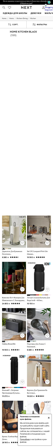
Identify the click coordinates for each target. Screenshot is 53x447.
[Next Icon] (26, 7)
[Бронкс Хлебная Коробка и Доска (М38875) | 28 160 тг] (14, 417)
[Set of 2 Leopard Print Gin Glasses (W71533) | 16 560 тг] (39, 232)
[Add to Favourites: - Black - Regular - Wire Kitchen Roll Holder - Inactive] (22, 243)
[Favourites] (9, 7)
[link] (4, 7)
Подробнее (25, 439)
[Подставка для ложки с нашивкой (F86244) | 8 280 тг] (39, 324)
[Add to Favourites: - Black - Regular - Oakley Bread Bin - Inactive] (22, 335)
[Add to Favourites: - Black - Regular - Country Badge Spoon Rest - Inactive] (47, 335)
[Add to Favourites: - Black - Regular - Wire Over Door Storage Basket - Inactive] (47, 382)
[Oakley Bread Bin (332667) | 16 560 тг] (14, 324)
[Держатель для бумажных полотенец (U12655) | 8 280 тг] (14, 232)
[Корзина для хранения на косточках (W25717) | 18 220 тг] (39, 370)
